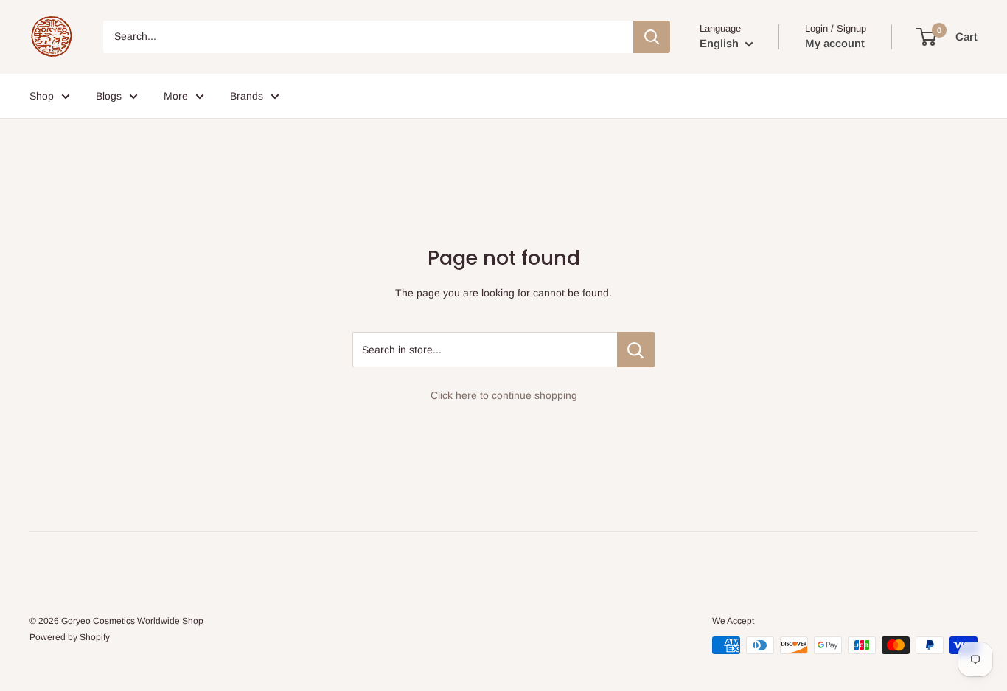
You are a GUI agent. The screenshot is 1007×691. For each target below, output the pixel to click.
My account (835, 43)
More (176, 96)
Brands (246, 96)
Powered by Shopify (69, 637)
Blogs (109, 96)
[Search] (651, 37)
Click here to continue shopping (504, 395)
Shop (41, 96)
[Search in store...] (636, 349)
